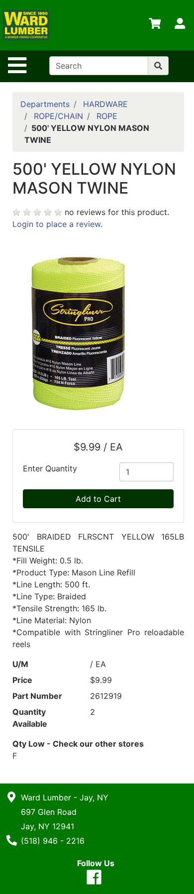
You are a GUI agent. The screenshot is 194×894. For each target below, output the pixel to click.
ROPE (107, 116)
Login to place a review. (57, 224)
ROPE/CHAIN (58, 116)
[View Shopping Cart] (155, 25)
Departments (45, 104)
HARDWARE (105, 104)
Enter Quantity (50, 468)
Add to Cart (98, 499)
